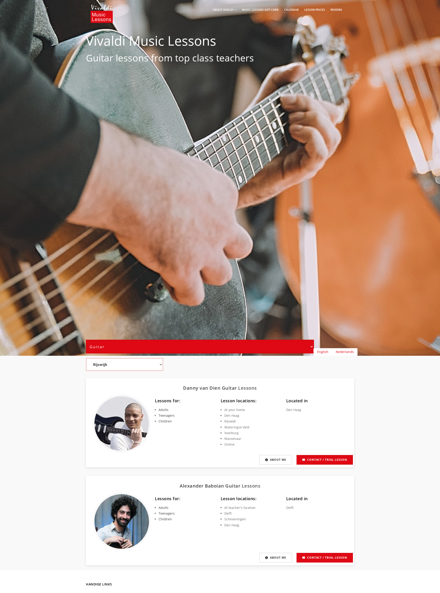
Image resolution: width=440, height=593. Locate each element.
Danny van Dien (202, 388)
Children (165, 421)
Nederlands (345, 352)
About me (278, 460)
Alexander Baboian (202, 486)
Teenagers (167, 415)
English (322, 352)
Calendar (291, 10)
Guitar (99, 57)
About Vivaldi (223, 10)
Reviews (336, 10)
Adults (163, 410)
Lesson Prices (314, 10)
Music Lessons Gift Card (260, 10)
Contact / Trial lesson (327, 460)
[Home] (102, 9)
